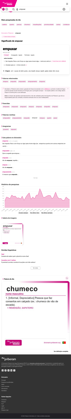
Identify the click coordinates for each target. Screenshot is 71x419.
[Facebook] (2, 371)
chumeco (27, 24)
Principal (3, 380)
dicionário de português (37, 363)
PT (3, 9)
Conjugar (6, 55)
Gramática (3, 390)
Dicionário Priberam (7, 33)
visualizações (37, 24)
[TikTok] (8, 371)
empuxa (31, 106)
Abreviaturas (4, 388)
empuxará (15, 106)
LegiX (2, 406)
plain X (3, 408)
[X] (14, 371)
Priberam (3, 401)
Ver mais (36, 178)
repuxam (13, 129)
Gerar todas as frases (9, 36)
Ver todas (35, 268)
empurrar (42, 81)
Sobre (2, 384)
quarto (49, 118)
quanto (12, 24)
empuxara (6, 106)
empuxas (39, 106)
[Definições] (64, 9)
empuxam (23, 106)
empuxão (13, 81)
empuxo (5, 81)
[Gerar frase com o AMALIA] (26, 65)
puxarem (5, 129)
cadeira (4, 24)
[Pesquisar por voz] (17, 9)
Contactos (3, 399)
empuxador (22, 81)
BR (6, 9)
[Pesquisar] (13, 9)
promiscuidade (48, 24)
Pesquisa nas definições (7, 382)
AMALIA (47, 89)
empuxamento (32, 81)
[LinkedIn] (11, 371)
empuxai (55, 106)
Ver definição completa (61, 351)
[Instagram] (5, 371)
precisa (19, 24)
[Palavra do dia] (66, 278)
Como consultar (5, 386)
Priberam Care (4, 410)
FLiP (2, 404)
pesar (55, 118)
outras (58, 24)
